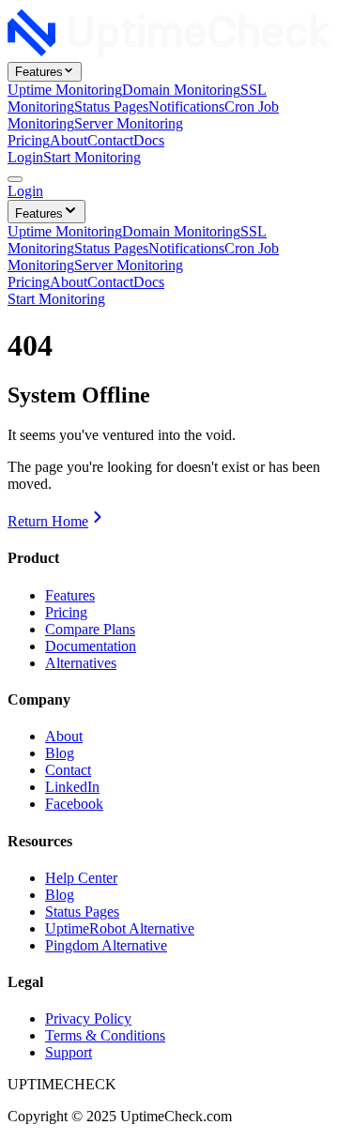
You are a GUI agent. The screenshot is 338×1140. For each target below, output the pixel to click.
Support (68, 1052)
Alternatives (80, 663)
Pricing (29, 140)
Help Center (81, 878)
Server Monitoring (128, 123)
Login (25, 157)
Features (39, 72)
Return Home (48, 521)
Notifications (186, 106)
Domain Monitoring (181, 90)
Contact (110, 140)
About (68, 140)
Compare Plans (90, 629)
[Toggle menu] (15, 179)
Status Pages (111, 106)
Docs (148, 140)
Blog (59, 753)
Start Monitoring (92, 157)
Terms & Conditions (105, 1035)
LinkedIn (72, 787)
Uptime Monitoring (65, 90)
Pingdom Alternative (106, 945)
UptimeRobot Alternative (119, 928)
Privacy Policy (88, 1018)
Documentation (90, 646)
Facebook (74, 804)
